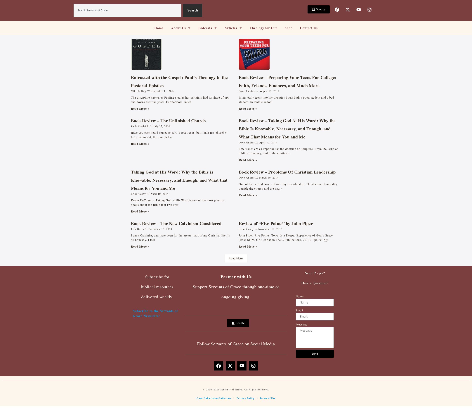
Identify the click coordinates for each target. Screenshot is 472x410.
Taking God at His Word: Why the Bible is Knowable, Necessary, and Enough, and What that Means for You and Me (179, 180)
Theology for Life (263, 27)
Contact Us (309, 27)
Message (301, 324)
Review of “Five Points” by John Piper (276, 223)
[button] (236, 258)
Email (299, 310)
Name (299, 296)
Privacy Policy (246, 398)
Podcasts (205, 27)
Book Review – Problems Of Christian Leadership (287, 172)
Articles (231, 27)
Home (159, 27)
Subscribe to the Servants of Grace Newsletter (155, 313)
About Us (178, 27)
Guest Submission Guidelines (214, 398)
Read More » (140, 108)
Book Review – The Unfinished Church (168, 120)
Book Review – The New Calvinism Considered (176, 223)
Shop (289, 27)
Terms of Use (267, 398)
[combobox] (127, 10)
